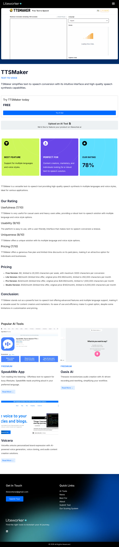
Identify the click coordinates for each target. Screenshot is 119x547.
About (62, 501)
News (62, 494)
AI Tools (63, 491)
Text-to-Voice (9, 78)
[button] (113, 3)
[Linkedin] (7, 531)
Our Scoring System (69, 508)
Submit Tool (65, 505)
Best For (63, 498)
